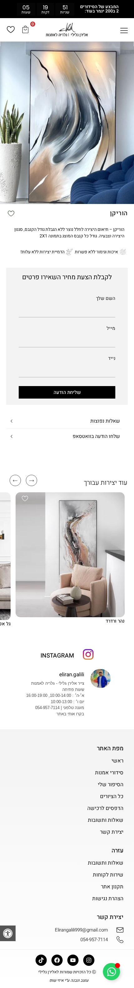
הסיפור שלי (110, 785)
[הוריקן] (67, 123)
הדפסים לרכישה (105, 808)
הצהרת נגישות (107, 899)
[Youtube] (73, 960)
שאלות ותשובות (105, 820)
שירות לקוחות (108, 875)
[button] (2, 9)
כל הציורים (111, 796)
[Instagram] (88, 960)
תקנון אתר (112, 887)
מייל (111, 329)
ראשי (117, 761)
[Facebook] (57, 960)
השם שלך (105, 299)
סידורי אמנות (109, 773)
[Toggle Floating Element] (111, 971)
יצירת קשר (111, 832)
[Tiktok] (41, 960)
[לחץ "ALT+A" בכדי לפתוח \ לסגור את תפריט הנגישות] (8, 933)
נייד (111, 359)
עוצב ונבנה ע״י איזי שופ (69, 980)
